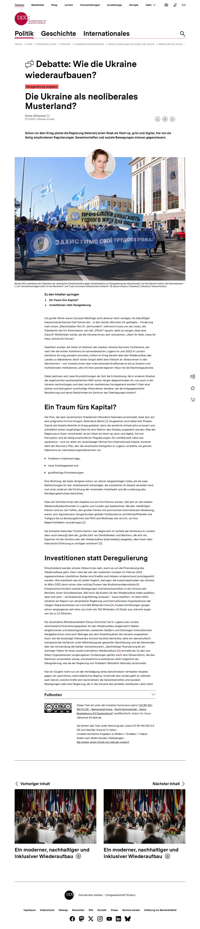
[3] (100, 543)
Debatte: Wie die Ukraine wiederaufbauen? (178, 44)
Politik (29, 44)
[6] (119, 650)
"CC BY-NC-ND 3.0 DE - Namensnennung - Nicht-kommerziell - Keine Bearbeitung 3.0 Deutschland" (115, 709)
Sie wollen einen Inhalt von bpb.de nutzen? (103, 742)
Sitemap (63, 910)
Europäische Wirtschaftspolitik (89, 44)
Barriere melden (131, 910)
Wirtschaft (65, 44)
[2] (84, 522)
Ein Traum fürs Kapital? (63, 300)
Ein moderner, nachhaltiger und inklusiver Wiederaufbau (52, 853)
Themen (18, 44)
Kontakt (102, 910)
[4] (138, 584)
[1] (106, 421)
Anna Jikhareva (37, 116)
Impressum (30, 910)
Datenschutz (47, 910)
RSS (91, 910)
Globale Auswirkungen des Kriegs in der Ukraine (131, 44)
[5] (112, 605)
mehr (151, 5)
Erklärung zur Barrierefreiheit (160, 910)
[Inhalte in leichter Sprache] (166, 5)
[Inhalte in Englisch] (183, 5)
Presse (114, 910)
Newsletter (78, 910)
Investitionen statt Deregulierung (69, 305)
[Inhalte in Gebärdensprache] (175, 5)
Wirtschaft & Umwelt (46, 44)
